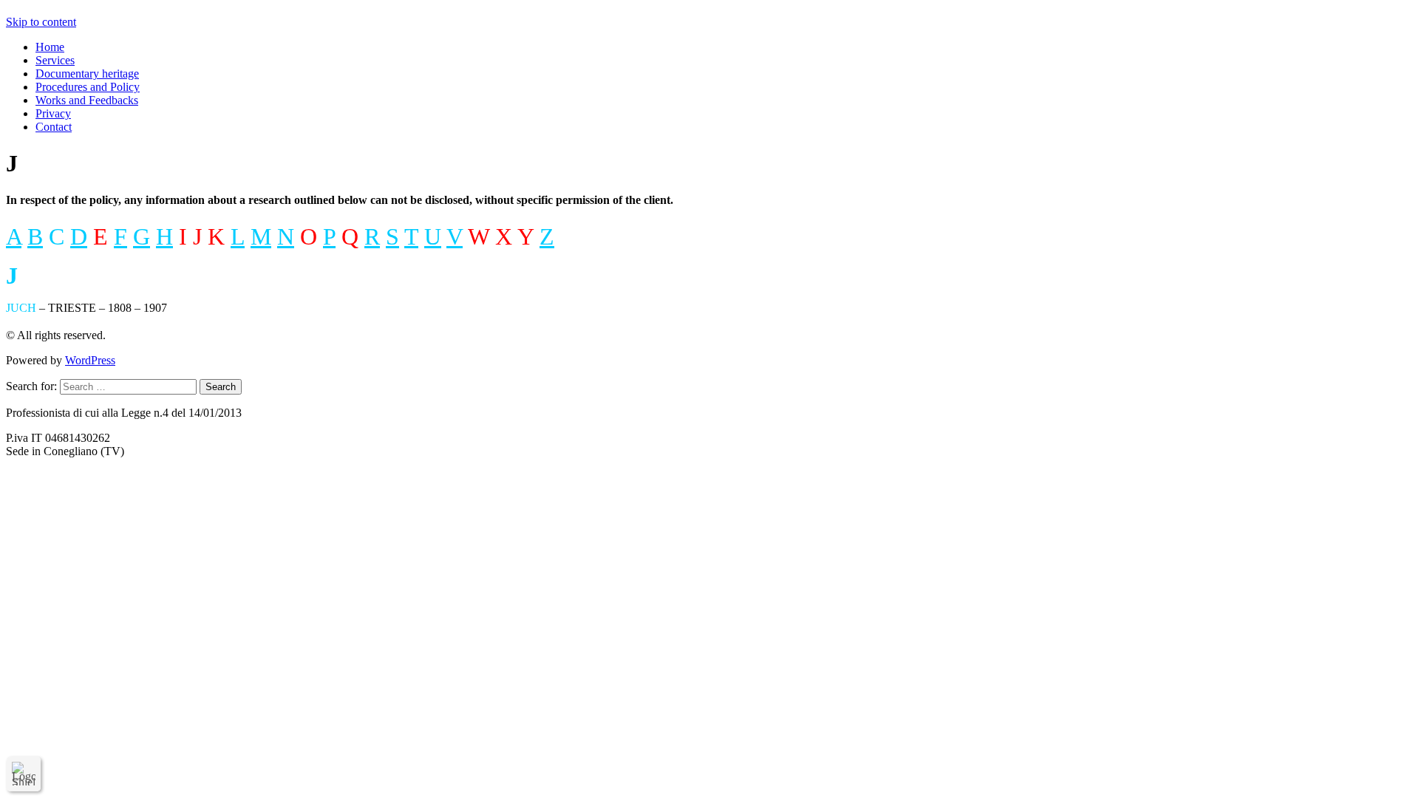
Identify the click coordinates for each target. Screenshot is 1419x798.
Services (55, 60)
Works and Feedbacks (86, 100)
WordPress (90, 360)
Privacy (53, 113)
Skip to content (41, 22)
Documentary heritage (87, 73)
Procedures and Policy (87, 87)
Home (49, 47)
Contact (53, 126)
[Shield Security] (23, 773)
